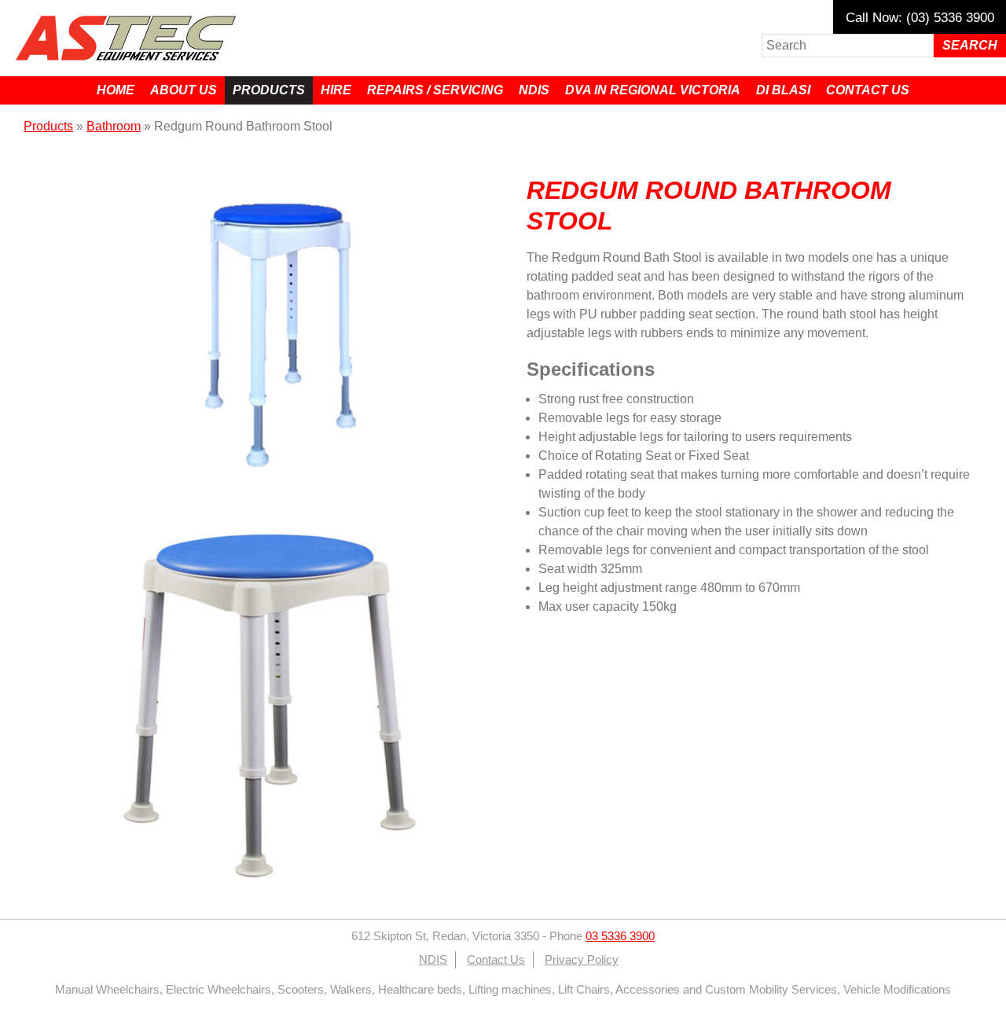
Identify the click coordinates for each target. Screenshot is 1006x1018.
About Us (183, 90)
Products (269, 90)
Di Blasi (783, 90)
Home (115, 90)
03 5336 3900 (620, 936)
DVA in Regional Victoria (652, 90)
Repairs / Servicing (435, 90)
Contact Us (867, 90)
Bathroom (113, 126)
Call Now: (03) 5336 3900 (920, 17)
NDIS (534, 90)
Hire (336, 90)
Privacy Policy (582, 960)
